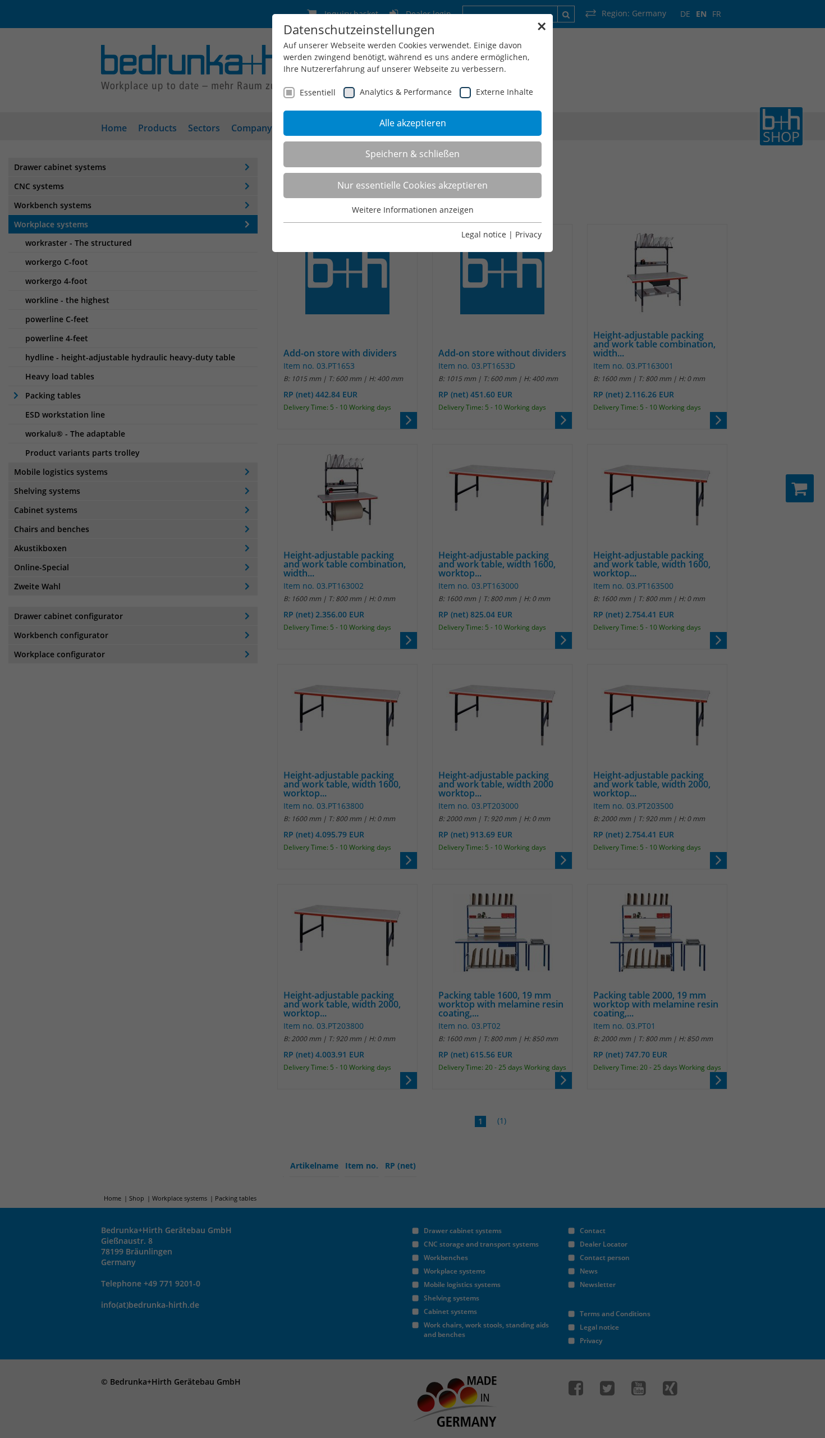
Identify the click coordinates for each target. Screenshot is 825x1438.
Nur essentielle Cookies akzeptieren (412, 185)
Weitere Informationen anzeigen (413, 209)
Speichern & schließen (412, 154)
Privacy (528, 234)
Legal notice (483, 234)
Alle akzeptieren (412, 123)
